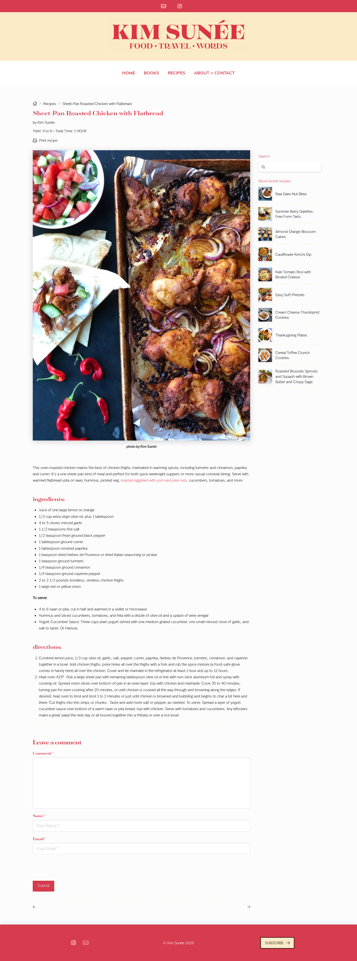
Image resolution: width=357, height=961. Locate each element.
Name (39, 816)
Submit (43, 885)
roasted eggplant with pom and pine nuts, (154, 480)
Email (39, 839)
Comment (43, 753)
